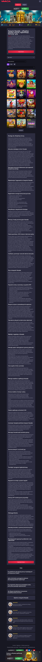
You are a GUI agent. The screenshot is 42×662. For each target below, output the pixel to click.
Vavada (9, 35)
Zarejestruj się (18, 4)
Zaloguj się (24, 4)
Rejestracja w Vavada (21, 562)
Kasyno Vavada (21, 51)
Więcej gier (21, 130)
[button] (1, 17)
